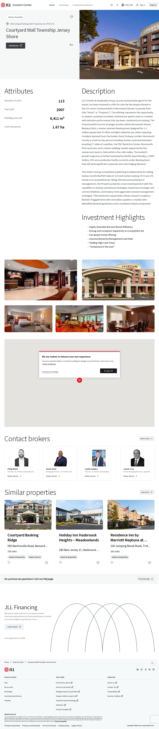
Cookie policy (63, 725)
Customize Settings (50, 372)
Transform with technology (66, 700)
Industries (59, 705)
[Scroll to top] (152, 663)
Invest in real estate (63, 687)
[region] (79, 364)
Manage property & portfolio (66, 691)
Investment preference (13, 696)
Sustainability (112, 691)
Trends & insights (62, 709)
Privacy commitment (31, 725)
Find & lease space (63, 683)
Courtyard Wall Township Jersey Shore (42, 662)
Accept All (108, 371)
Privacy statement (12, 725)
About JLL (111, 683)
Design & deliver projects (65, 696)
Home (6, 662)
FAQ (5, 683)
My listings (8, 691)
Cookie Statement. (49, 364)
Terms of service (49, 725)
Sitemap (7, 700)
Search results (18, 662)
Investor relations (114, 696)
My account (8, 687)
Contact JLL (111, 687)
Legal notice (76, 725)
